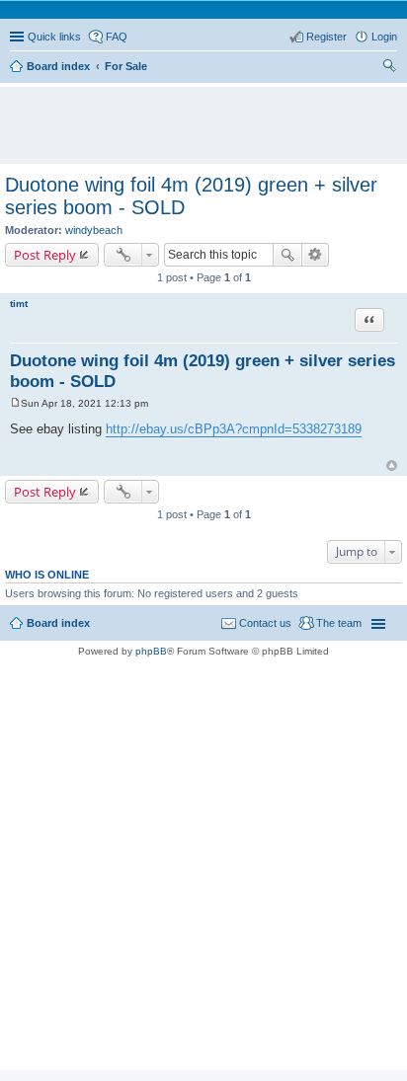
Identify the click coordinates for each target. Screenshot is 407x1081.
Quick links (54, 36)
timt (19, 303)
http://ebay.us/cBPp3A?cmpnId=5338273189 (234, 429)
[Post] (15, 403)
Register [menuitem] (326, 36)
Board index (58, 623)
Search (287, 255)
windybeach (93, 230)
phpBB (151, 651)
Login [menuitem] (384, 36)
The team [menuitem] (339, 623)
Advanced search (315, 255)
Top (391, 465)
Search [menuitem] (389, 68)
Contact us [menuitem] (265, 623)
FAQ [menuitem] (116, 36)
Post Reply (45, 255)
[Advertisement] (208, 116)
